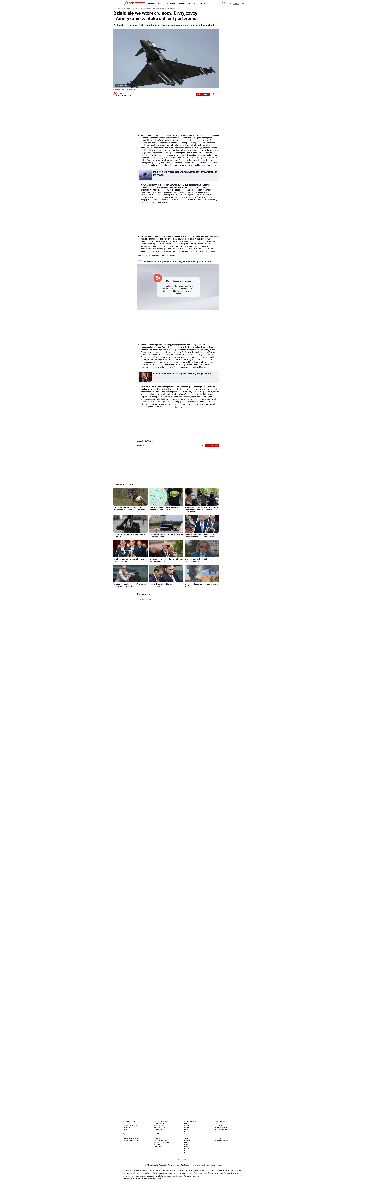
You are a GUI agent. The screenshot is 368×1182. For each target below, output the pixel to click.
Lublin (186, 1153)
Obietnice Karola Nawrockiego (131, 1138)
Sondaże (125, 1136)
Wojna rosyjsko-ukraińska (130, 1125)
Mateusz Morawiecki (159, 1125)
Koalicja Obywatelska (220, 1125)
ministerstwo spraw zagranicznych (156, 349)
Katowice (186, 1148)
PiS (216, 1123)
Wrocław (186, 1127)
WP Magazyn (126, 1123)
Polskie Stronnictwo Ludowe (222, 1129)
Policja (125, 1129)
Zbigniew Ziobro (158, 1129)
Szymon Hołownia (158, 1136)
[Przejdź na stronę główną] (126, 4)
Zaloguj (236, 3)
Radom (186, 1146)
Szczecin (186, 1134)
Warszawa (187, 1125)
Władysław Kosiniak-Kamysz (161, 1142)
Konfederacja (218, 1132)
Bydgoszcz (187, 1140)
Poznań (186, 1136)
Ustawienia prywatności (214, 1165)
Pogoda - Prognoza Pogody (130, 1132)
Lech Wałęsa (157, 1144)
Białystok (186, 1142)
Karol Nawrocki (158, 1146)
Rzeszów (186, 1150)
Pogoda (181, 3)
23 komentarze (204, 94)
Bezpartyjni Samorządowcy (222, 1140)
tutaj (159, 1178)
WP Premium (171, 3)
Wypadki (125, 1134)
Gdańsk (186, 1138)
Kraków (186, 1129)
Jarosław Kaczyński (159, 1123)
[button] (229, 3)
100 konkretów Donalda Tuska (131, 1140)
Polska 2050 (218, 1138)
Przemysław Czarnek (159, 1127)
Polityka (203, 3)
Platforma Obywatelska (221, 1127)
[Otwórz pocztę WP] (223, 3)
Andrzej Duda (157, 1132)
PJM (124, 93)
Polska (151, 3)
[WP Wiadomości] (138, 3)
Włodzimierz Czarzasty (160, 1140)
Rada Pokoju (126, 1127)
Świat (160, 3)
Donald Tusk (157, 1134)
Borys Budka (157, 1138)
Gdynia (186, 1144)
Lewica (216, 1134)
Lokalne (186, 1123)
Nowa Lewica (218, 1136)
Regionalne (191, 3)
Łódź (185, 1132)
